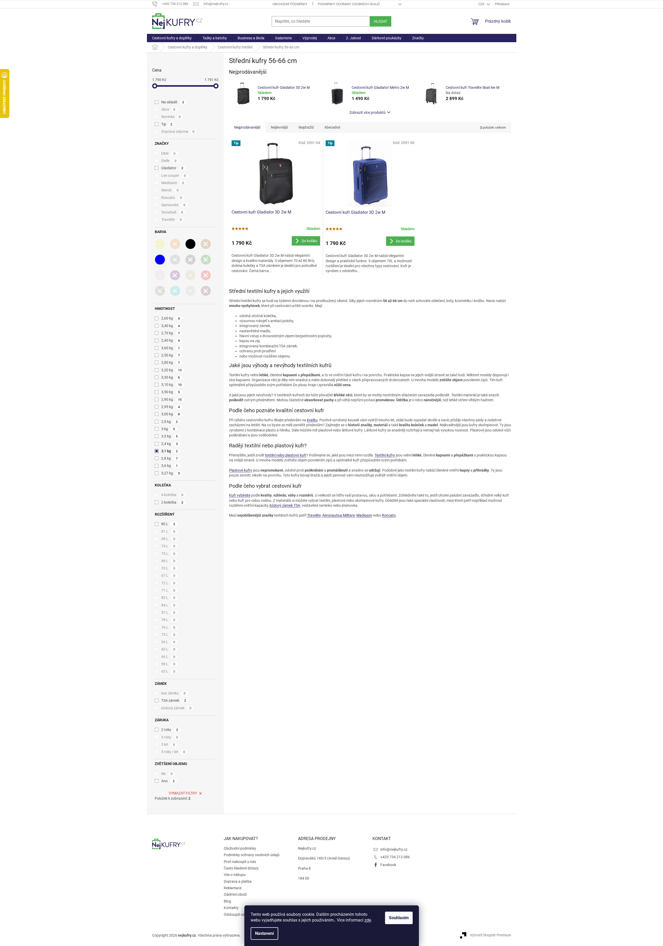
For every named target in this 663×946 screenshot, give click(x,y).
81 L (168, 531)
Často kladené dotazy (241, 868)
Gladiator (172, 168)
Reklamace (232, 888)
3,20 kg (171, 370)
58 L (168, 664)
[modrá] (160, 259)
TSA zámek (173, 700)
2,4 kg (169, 444)
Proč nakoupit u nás (240, 862)
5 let (168, 744)
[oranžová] (175, 244)
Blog (227, 901)
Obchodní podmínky (289, 4)
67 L (168, 575)
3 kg (168, 429)
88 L (168, 561)
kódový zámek (176, 708)
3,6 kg (169, 465)
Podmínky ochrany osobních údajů (349, 4)
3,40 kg (170, 326)
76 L (168, 627)
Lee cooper (173, 175)
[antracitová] (190, 259)
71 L (168, 590)
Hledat (380, 21)
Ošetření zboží (235, 894)
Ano (168, 781)
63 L (168, 671)
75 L (168, 554)
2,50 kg (170, 355)
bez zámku (173, 693)
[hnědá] (206, 244)
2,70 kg (170, 333)
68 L (168, 539)
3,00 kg (170, 414)
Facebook (388, 865)
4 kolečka (172, 495)
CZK (481, 4)
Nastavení (264, 933)
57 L (168, 612)
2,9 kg (169, 421)
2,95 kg (170, 407)
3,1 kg (169, 451)
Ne (167, 774)
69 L (168, 657)
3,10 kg (171, 385)
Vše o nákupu (235, 875)
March (170, 190)
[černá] (190, 244)
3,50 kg (170, 392)
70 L (168, 568)
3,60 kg (170, 348)
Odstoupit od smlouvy (241, 914)
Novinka (171, 117)
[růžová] (160, 275)
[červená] (206, 275)
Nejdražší (306, 127)
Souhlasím (399, 917)
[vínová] (206, 291)
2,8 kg (169, 458)
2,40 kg (170, 340)
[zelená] (206, 259)
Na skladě (172, 102)
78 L (168, 620)
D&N (168, 153)
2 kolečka (172, 502)
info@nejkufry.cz (393, 849)
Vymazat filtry (183, 793)
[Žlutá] (160, 244)
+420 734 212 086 (395, 857)
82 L (168, 598)
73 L (168, 634)
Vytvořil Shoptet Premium (490, 935)
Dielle (169, 161)
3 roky (169, 737)
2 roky (169, 730)
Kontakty (231, 908)
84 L (168, 605)
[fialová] (175, 275)
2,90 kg (171, 399)
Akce (168, 109)
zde (367, 920)
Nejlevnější (279, 127)
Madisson (172, 183)
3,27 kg (170, 473)
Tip (166, 124)
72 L (168, 583)
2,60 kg (170, 318)
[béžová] (190, 275)
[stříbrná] (190, 291)
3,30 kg (170, 377)
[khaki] (160, 291)
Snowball (172, 212)
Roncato (171, 198)
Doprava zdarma (178, 131)
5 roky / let (173, 752)
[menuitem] (172, 38)
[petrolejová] (175, 291)
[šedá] (175, 259)
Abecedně (332, 127)
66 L (168, 642)
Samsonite (173, 205)
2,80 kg (170, 362)
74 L (168, 546)
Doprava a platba (238, 881)
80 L (168, 524)
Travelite (171, 219)
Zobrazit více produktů (367, 112)
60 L (168, 649)
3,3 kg (169, 436)
